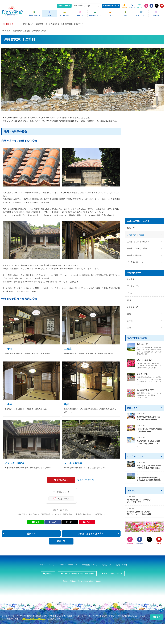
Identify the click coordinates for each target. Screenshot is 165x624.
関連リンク (106, 565)
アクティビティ (133, 286)
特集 (8, 31)
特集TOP (130, 228)
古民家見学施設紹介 (135, 255)
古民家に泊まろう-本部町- (137, 248)
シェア (54, 522)
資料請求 (49, 574)
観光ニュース (133, 408)
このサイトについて (46, 565)
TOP (2, 31)
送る (37, 522)
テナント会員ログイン (113, 574)
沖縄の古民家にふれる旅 (21, 31)
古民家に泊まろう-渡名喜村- (138, 242)
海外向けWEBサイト (109, 5)
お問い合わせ (121, 565)
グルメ (130, 293)
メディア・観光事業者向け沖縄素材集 (78, 574)
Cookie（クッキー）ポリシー (34, 619)
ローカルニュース (135, 456)
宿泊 (129, 300)
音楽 (129, 328)
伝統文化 (130, 279)
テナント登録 (63, 6)
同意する (156, 617)
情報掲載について (89, 565)
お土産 (130, 321)
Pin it (88, 522)
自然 (129, 314)
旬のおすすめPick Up (137, 338)
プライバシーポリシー (68, 565)
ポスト (71, 522)
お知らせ (131, 490)
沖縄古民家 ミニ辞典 (39, 31)
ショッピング (132, 307)
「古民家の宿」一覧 (135, 262)
